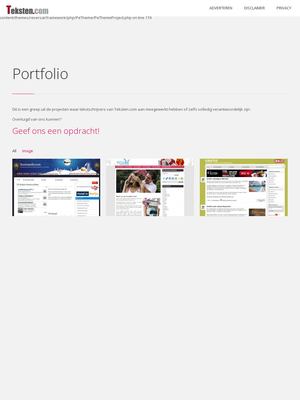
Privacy (284, 8)
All (14, 150)
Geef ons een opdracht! (55, 130)
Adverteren (220, 8)
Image (27, 150)
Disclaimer (254, 8)
